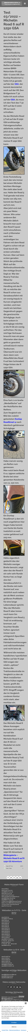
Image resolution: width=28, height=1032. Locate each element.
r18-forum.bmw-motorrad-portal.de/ (10, 904)
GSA (17, 84)
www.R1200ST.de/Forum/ (8, 895)
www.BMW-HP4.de (6, 945)
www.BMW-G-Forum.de (7, 899)
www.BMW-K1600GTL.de (8, 966)
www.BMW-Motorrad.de (7, 976)
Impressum (23, 1030)
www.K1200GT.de (6, 959)
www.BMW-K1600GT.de (7, 964)
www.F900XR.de (6, 929)
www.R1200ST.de (6, 956)
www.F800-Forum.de (7, 893)
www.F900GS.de (6, 934)
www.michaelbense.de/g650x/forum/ (10, 896)
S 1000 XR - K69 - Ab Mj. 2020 (9, 944)
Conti (22, 999)
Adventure (4, 997)
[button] (25, 1003)
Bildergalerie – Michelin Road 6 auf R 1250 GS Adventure (14, 858)
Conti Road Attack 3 (17, 1001)
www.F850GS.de (6, 933)
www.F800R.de (5, 923)
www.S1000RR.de (6, 936)
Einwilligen (14, 1022)
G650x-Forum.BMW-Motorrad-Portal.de (11, 903)
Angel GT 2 (15, 997)
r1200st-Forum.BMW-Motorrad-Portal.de (12, 901)
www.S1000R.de (6, 937)
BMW (21, 996)
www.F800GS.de (6, 931)
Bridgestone (7, 998)
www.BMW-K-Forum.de (7, 892)
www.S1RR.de (5, 889)
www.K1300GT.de (6, 961)
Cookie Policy (5, 1030)
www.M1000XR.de (6, 942)
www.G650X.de (5, 917)
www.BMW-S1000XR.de (7, 939)
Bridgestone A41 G (16, 999)
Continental (6, 1000)
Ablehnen (14, 1027)
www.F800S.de (5, 920)
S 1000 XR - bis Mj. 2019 (8, 940)
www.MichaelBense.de (7, 977)
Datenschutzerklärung (14, 1030)
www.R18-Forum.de (6, 906)
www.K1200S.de (6, 958)
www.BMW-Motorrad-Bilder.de (9, 974)
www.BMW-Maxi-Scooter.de (8, 898)
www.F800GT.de (6, 928)
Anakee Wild (10, 997)
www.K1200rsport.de (7, 963)
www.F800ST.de (6, 922)
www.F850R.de (5, 925)
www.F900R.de (5, 926)
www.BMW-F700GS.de (7, 919)
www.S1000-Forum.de (7, 890)
